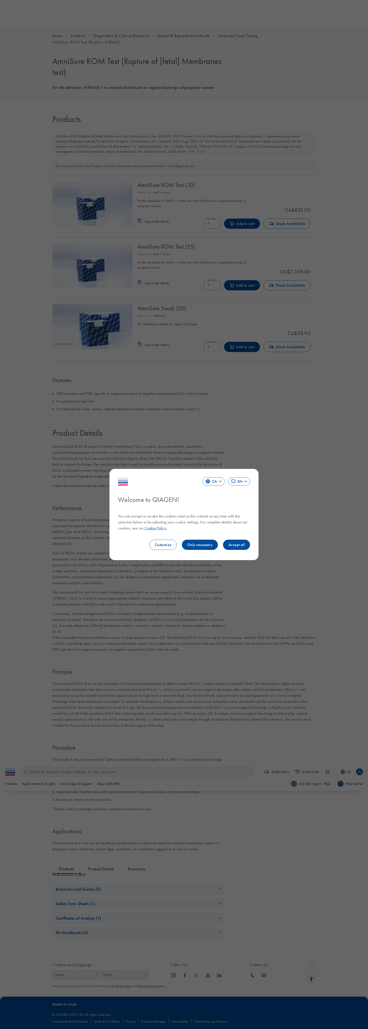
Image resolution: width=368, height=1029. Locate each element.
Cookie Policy (155, 528)
